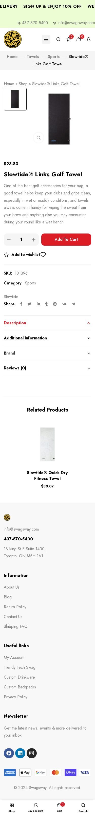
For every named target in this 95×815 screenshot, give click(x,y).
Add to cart (66, 239)
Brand (9, 353)
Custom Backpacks (20, 687)
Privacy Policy (15, 697)
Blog (8, 597)
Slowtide (11, 297)
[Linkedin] (20, 753)
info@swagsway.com (76, 22)
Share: (9, 304)
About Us (12, 587)
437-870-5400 (35, 22)
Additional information (25, 338)
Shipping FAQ (16, 626)
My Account (14, 657)
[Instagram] (32, 753)
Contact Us (13, 617)
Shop (23, 84)
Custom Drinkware (19, 677)
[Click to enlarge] (38, 138)
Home (12, 57)
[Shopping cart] (78, 39)
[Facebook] (9, 753)
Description (15, 323)
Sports (54, 57)
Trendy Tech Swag (19, 667)
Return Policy (15, 607)
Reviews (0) (15, 368)
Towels (33, 57)
